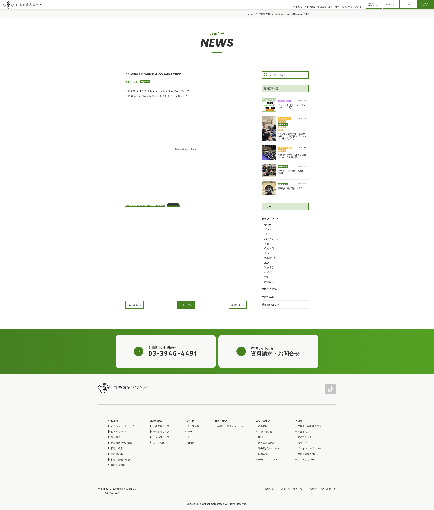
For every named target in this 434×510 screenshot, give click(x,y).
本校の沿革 (117, 453)
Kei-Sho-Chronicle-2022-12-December (145, 205)
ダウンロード (173, 205)
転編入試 (263, 453)
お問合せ (302, 442)
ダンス (267, 229)
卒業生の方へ (391, 4)
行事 (189, 431)
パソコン (269, 234)
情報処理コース (161, 431)
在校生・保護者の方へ (374, 4)
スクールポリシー (162, 442)
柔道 (266, 253)
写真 (266, 243)
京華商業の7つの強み (122, 442)
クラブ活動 (193, 426)
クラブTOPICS (270, 218)
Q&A (260, 437)
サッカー (269, 224)
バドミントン (271, 238)
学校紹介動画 (118, 465)
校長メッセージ (119, 431)
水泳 (266, 262)
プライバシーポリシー (309, 448)
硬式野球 (269, 272)
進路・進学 (221, 420)
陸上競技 (269, 281)
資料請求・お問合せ (425, 4)
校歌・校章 (117, 448)
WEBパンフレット (268, 459)
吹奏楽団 (269, 248)
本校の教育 (156, 420)
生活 (189, 437)
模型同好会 (270, 258)
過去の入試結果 (266, 442)
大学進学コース (161, 426)
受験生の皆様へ (270, 289)
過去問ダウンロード (268, 448)
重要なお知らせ (270, 304)
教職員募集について (308, 453)
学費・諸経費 (265, 431)
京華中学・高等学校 (291, 488)
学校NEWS (268, 296)
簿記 (266, 277)
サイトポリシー (306, 459)
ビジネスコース (161, 437)
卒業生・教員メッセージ (230, 426)
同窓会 (408, 4)
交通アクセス (305, 437)
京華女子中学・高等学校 (323, 488)
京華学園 (269, 488)
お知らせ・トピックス (123, 426)
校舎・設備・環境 (120, 459)
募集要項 (263, 426)
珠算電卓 (269, 267)
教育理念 (115, 437)
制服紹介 (192, 442)
